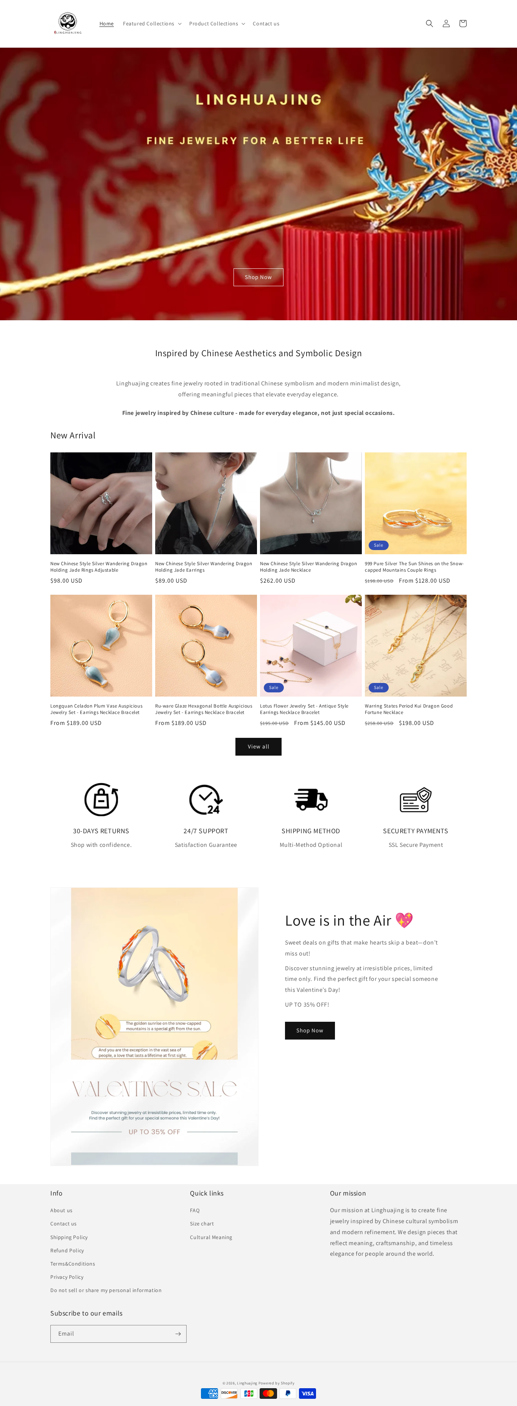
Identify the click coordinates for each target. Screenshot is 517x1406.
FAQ (194, 1210)
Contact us (63, 1223)
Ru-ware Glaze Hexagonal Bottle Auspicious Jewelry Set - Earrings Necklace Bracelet (203, 709)
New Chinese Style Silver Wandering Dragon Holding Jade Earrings (203, 567)
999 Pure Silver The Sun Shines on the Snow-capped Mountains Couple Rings (414, 567)
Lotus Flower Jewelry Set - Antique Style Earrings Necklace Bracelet (304, 709)
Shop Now (258, 277)
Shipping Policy (69, 1237)
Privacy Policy (66, 1277)
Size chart (202, 1223)
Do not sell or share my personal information (106, 1290)
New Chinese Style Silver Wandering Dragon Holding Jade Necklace (308, 567)
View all (258, 746)
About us (61, 1210)
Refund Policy (67, 1250)
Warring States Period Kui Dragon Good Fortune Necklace (409, 709)
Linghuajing (247, 1383)
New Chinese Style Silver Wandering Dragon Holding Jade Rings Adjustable (99, 567)
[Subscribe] (178, 1334)
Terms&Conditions (72, 1263)
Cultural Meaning (211, 1237)
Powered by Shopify (276, 1383)
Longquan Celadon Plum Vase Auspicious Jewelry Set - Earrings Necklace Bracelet (96, 709)
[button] (151, 23)
